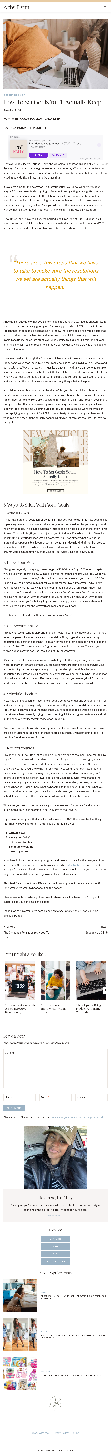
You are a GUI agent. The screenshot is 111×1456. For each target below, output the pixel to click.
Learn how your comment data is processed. (77, 1117)
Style (44, 1331)
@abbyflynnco (76, 865)
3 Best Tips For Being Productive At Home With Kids (88, 1008)
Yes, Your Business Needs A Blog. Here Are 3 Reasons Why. (20, 1008)
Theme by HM (69, 1450)
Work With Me (40, 1433)
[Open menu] (105, 7)
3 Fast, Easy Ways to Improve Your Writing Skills (53, 1008)
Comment (11, 1052)
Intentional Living (14, 95)
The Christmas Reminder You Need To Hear (26, 932)
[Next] (105, 990)
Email (45, 1097)
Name (9, 1097)
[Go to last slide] (5, 990)
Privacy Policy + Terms (65, 1433)
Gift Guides (46, 1371)
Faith (43, 1292)
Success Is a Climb (96, 930)
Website (82, 1097)
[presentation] (20, 980)
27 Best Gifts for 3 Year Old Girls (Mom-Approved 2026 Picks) (72, 1375)
